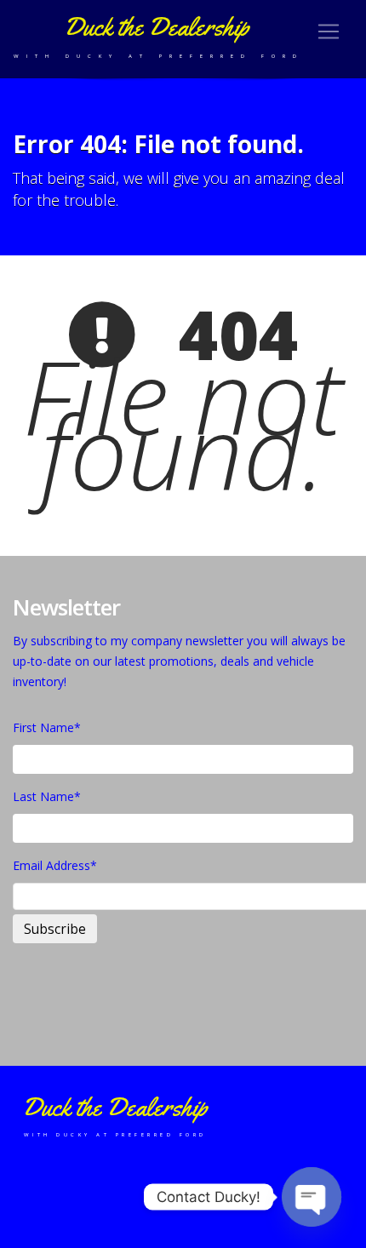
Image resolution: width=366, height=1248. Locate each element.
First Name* (47, 727)
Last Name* (47, 796)
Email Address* (55, 865)
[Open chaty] (311, 1197)
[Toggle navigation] (328, 31)
